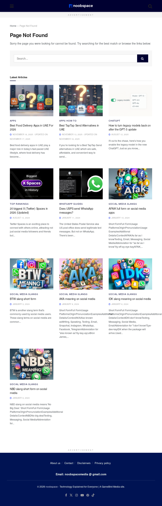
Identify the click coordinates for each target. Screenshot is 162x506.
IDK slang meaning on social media (130, 299)
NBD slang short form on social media (28, 391)
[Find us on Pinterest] (87, 495)
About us (55, 463)
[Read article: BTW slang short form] (31, 273)
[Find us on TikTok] (93, 495)
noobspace (52, 486)
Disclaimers (84, 463)
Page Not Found (28, 25)
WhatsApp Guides (71, 204)
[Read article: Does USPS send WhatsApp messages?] (81, 183)
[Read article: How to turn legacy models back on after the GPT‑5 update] (130, 100)
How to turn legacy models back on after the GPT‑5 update (130, 127)
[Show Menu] (12, 6)
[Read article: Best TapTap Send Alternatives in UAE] (81, 100)
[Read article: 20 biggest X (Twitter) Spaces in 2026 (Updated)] (31, 183)
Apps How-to (68, 121)
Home (13, 25)
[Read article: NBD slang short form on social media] (31, 364)
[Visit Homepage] (81, 6)
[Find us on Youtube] (82, 495)
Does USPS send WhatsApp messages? (76, 210)
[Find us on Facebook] (66, 495)
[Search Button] (150, 6)
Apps (13, 121)
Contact (68, 463)
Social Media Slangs (123, 204)
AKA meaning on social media (77, 299)
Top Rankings (19, 204)
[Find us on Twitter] (71, 495)
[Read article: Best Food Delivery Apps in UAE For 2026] (31, 100)
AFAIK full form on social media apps (127, 210)
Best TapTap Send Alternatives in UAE (79, 127)
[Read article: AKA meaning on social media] (81, 273)
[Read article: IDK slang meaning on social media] (130, 273)
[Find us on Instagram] (76, 495)
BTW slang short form (23, 299)
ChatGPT (114, 121)
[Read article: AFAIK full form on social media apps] (130, 183)
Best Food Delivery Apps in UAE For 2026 (31, 127)
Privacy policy (103, 463)
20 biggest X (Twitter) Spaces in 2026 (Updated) (29, 210)
